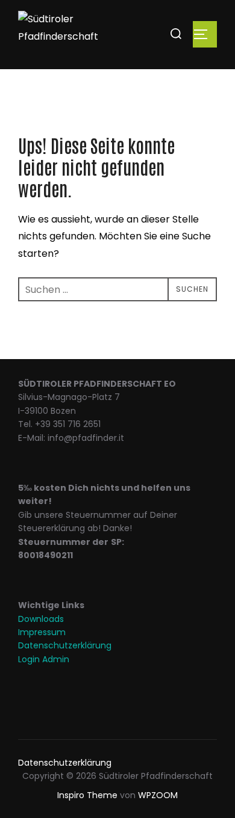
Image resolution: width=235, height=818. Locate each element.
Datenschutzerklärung (64, 645)
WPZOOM (158, 795)
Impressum (42, 632)
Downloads (41, 619)
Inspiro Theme (87, 795)
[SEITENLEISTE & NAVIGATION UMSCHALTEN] (205, 34)
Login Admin (43, 659)
